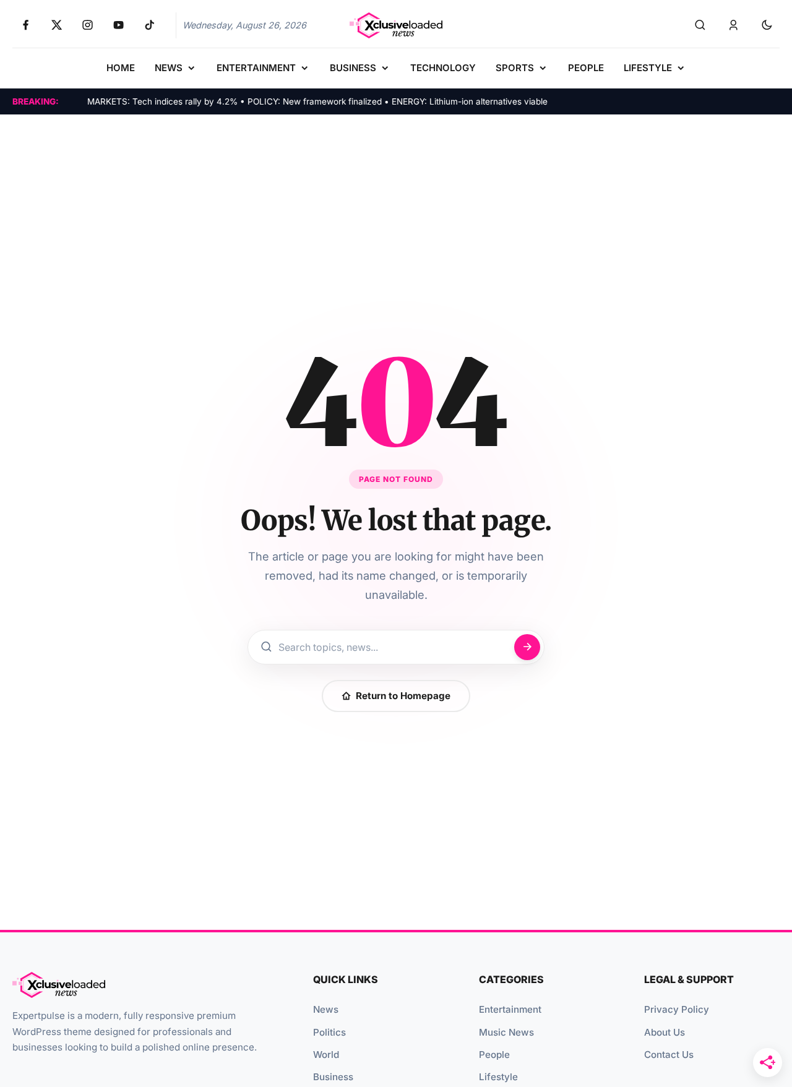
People (494, 1054)
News (325, 1009)
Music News (506, 1032)
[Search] (700, 25)
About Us (664, 1032)
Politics (329, 1032)
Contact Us (669, 1054)
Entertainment (510, 1009)
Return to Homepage (403, 696)
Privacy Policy (676, 1009)
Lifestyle (498, 1077)
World (326, 1054)
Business (333, 1077)
